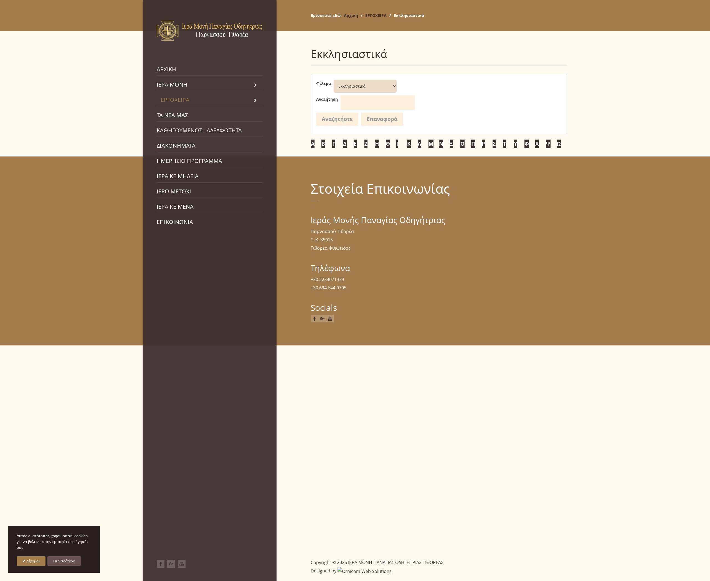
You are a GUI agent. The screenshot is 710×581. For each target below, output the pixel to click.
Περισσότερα (64, 561)
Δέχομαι (33, 561)
